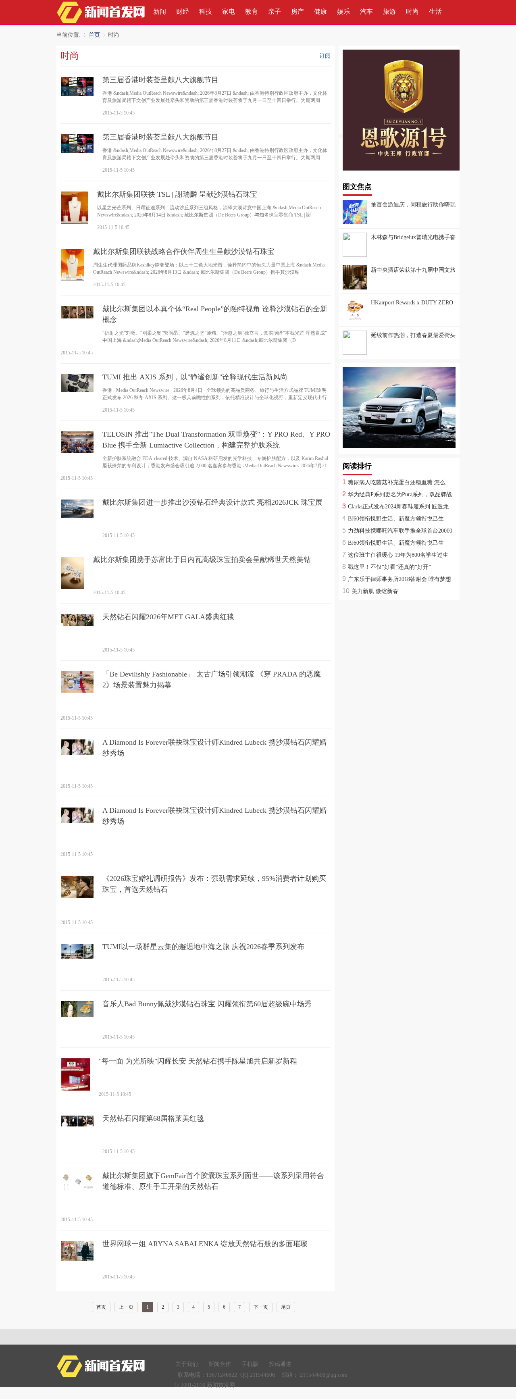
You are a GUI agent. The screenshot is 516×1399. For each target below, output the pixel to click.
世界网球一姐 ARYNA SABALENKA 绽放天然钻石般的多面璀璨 (205, 1244)
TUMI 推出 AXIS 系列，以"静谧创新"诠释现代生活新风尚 (194, 377)
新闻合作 (219, 1364)
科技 (205, 11)
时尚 (412, 11)
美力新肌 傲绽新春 (375, 591)
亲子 (274, 11)
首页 (94, 35)
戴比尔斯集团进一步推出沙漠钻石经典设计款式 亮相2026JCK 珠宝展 (212, 502)
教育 (251, 11)
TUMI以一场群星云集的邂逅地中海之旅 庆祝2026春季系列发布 (203, 947)
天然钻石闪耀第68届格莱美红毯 (153, 1118)
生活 (435, 11)
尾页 (286, 1307)
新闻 (159, 11)
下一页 (261, 1307)
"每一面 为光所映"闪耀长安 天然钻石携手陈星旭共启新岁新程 (198, 1061)
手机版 (249, 1364)
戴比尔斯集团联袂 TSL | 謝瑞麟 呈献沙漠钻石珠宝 (177, 194)
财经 (182, 11)
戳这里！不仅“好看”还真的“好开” (389, 567)
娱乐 (343, 11)
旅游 (389, 11)
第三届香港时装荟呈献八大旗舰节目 (160, 80)
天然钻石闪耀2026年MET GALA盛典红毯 (168, 617)
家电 (228, 11)
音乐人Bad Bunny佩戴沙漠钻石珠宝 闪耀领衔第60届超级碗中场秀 (207, 1004)
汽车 (366, 11)
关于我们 (186, 1364)
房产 (297, 11)
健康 (320, 11)
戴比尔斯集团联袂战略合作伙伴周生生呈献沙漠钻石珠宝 (184, 252)
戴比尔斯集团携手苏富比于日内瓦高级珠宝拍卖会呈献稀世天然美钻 (202, 560)
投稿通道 (280, 1364)
